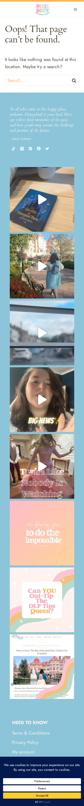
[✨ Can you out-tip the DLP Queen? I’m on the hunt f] (42, 599)
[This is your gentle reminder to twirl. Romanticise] (42, 466)
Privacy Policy (25, 742)
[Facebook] (38, 148)
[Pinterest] (30, 148)
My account (23, 751)
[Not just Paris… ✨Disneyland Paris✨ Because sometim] (42, 333)
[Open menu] (75, 9)
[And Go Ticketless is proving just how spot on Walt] (42, 533)
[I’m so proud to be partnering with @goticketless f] (42, 399)
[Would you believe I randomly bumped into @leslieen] (42, 199)
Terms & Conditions (31, 733)
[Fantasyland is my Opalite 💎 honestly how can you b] (42, 266)
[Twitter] (47, 148)
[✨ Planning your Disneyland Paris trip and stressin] (42, 666)
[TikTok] (13, 148)
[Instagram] (21, 148)
